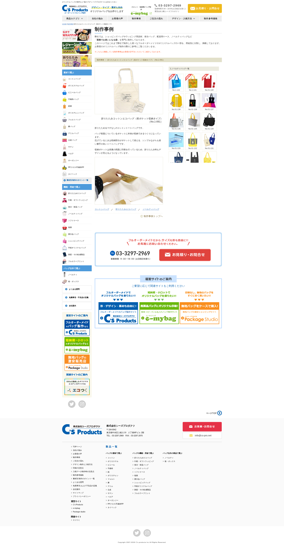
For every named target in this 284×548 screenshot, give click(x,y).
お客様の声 (117, 18)
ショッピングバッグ (76, 241)
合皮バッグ (72, 140)
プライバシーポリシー (82, 496)
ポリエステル (113, 461)
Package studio (79, 512)
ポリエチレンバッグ (76, 113)
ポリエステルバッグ (76, 86)
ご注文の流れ (156, 18)
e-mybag (76, 508)
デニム (110, 486)
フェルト (111, 479)
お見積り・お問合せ (208, 8)
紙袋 (70, 106)
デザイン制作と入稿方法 (82, 464)
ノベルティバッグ (151, 209)
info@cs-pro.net (203, 435)
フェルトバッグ (74, 120)
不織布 (110, 468)
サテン (71, 147)
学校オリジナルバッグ (77, 248)
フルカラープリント (76, 261)
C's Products (78, 505)
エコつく (76, 520)
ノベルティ (72, 275)
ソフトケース (73, 220)
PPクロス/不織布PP (76, 167)
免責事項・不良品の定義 (78, 297)
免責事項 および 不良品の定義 (85, 486)
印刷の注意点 (78, 468)
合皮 (109, 490)
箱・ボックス (73, 281)
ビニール (111, 465)
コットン (111, 458)
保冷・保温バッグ (75, 207)
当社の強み (97, 18)
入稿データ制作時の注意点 (83, 471)
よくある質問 (74, 289)
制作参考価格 (210, 18)
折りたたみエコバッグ (126, 209)
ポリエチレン (113, 475)
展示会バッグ (73, 234)
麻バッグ (71, 126)
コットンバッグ (102, 209)
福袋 (70, 227)
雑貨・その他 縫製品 (76, 255)
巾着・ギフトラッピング (78, 200)
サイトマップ (78, 493)
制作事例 (136, 18)
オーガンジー (73, 160)
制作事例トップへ (153, 216)
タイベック (72, 174)
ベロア (71, 154)
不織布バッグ (73, 99)
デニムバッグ (73, 133)
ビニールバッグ (74, 92)
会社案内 (72, 306)
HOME (64, 24)
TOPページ (77, 447)
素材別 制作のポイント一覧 (77, 180)
